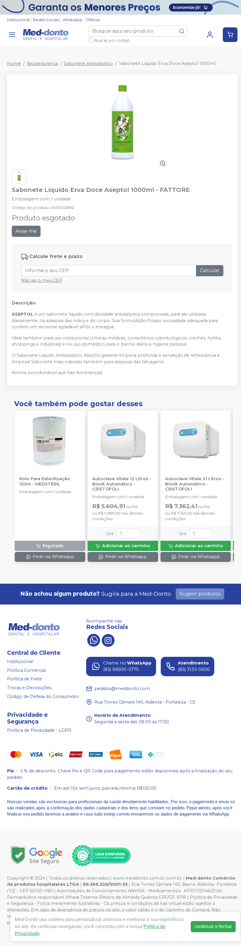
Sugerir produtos (200, 594)
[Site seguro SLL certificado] (36, 855)
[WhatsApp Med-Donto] (93, 639)
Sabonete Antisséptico (88, 63)
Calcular (210, 270)
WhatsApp (73, 20)
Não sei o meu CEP (41, 280)
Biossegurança (42, 63)
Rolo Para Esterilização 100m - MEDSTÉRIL (44, 481)
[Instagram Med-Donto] (108, 639)
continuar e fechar (213, 926)
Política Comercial (26, 670)
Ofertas (93, 20)
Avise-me (26, 231)
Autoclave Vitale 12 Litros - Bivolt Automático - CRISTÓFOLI (121, 484)
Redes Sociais (46, 20)
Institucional (18, 20)
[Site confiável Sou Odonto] (101, 855)
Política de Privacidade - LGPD (39, 730)
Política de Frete (24, 679)
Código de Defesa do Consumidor (43, 696)
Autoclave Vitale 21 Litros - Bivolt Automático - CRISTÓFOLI (194, 484)
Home (14, 63)
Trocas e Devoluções (29, 687)
